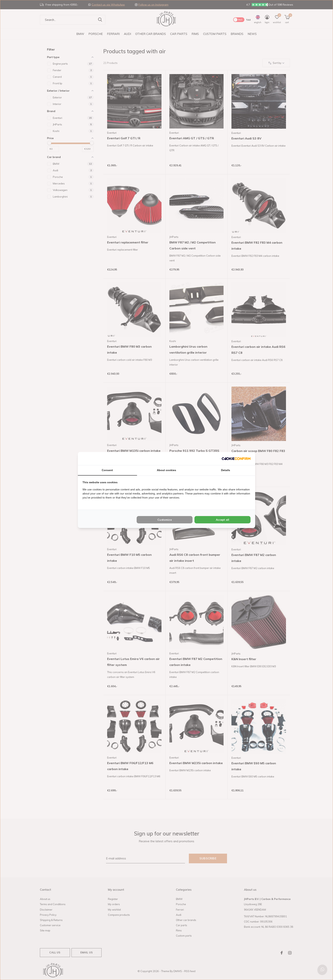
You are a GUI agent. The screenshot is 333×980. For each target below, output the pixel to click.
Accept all (222, 519)
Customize (164, 519)
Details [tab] (225, 470)
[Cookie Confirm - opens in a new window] (236, 458)
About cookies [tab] (166, 470)
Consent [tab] (107, 470)
